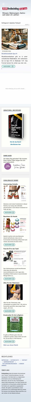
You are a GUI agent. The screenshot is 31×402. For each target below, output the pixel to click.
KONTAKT (24, 360)
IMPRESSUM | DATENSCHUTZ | (11, 360)
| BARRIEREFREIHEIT (8, 362)
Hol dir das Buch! (15, 142)
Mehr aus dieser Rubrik (10, 345)
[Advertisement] (15, 88)
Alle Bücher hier (15, 144)
